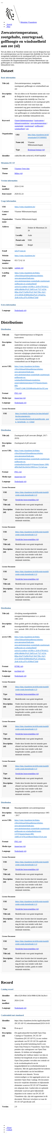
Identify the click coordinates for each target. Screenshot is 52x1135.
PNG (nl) (18, 393)
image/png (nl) (20, 398)
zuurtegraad (29, 126)
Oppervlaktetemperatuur (24, 120)
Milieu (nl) (19, 173)
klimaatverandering (22, 123)
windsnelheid (20, 129)
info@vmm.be (20, 251)
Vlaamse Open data (22, 169)
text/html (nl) (19, 671)
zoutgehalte (19, 126)
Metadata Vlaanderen (28, 22)
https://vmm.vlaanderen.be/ (25, 207)
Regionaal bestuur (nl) (36, 150)
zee (27, 129)
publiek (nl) (19, 268)
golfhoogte (39, 126)
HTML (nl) (19, 666)
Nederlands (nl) (20, 310)
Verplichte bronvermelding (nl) (27, 500)
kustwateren (39, 120)
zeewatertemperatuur (38, 123)
